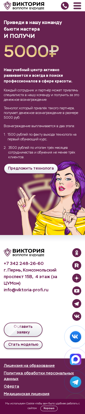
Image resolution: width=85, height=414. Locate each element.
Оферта (11, 387)
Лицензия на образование (29, 366)
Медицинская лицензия (26, 394)
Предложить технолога (31, 168)
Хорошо (49, 408)
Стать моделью (23, 345)
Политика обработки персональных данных (39, 376)
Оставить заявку (23, 329)
